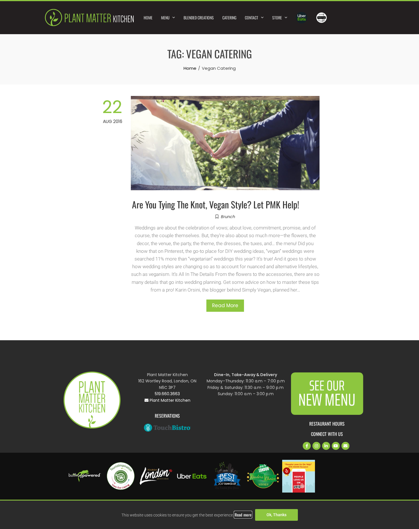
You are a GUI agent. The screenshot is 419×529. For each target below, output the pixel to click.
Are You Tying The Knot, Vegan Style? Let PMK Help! (215, 204)
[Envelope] (345, 446)
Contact (251, 17)
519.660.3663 (167, 394)
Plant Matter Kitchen (169, 400)
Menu (165, 17)
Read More (225, 305)
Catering (229, 17)
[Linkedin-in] (326, 446)
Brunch (228, 217)
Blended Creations (199, 17)
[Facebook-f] (307, 446)
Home (148, 17)
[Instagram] (316, 446)
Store (277, 17)
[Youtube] (336, 446)
